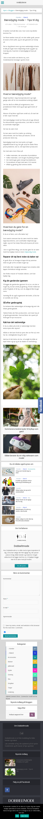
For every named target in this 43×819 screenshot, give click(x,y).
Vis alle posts (21, 566)
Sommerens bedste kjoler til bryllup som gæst (24, 761)
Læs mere (24, 816)
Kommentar (7, 579)
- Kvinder (18, 17)
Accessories (31, 469)
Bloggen (11, 10)
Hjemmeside (7, 617)
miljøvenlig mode (30, 252)
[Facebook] (7, 790)
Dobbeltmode (33, 24)
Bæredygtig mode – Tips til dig (24, 770)
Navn (5, 599)
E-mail (6, 608)
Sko (29, 498)
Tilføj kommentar (19, 24)
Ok (17, 816)
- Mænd (25, 17)
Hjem (5, 10)
